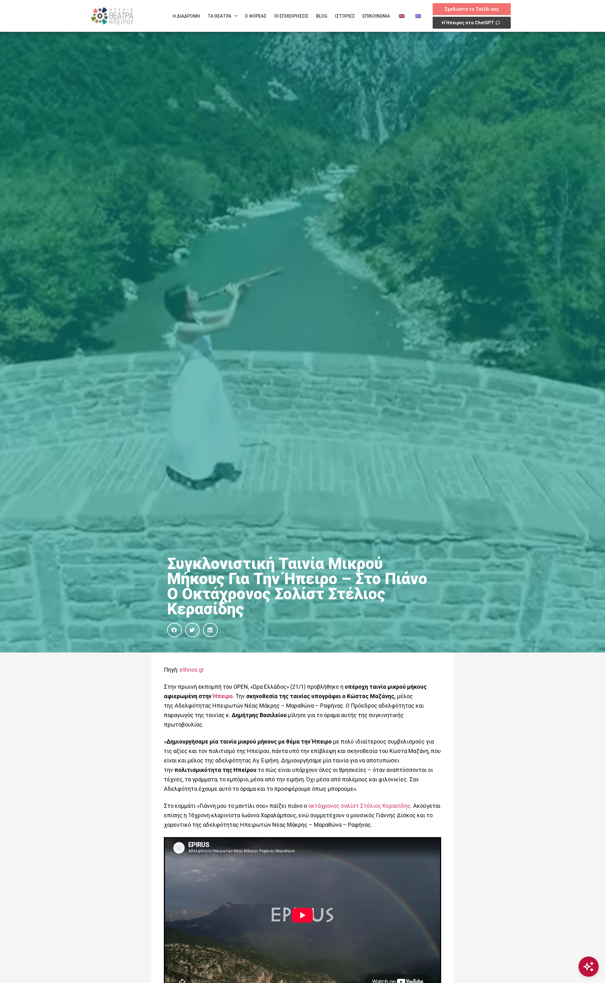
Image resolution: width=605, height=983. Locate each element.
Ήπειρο (223, 696)
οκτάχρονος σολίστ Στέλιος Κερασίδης (359, 805)
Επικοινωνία (376, 16)
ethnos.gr (192, 669)
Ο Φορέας (256, 16)
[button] (174, 630)
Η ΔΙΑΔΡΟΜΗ (186, 16)
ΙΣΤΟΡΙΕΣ (345, 16)
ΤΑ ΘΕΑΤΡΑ (219, 16)
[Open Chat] (589, 967)
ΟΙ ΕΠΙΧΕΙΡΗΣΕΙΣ (291, 16)
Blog (321, 16)
